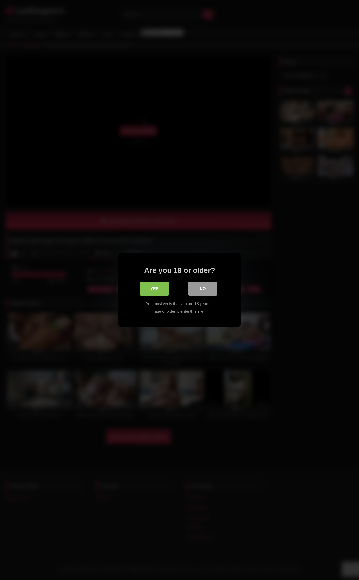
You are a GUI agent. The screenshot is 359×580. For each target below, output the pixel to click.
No (203, 289)
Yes (154, 289)
